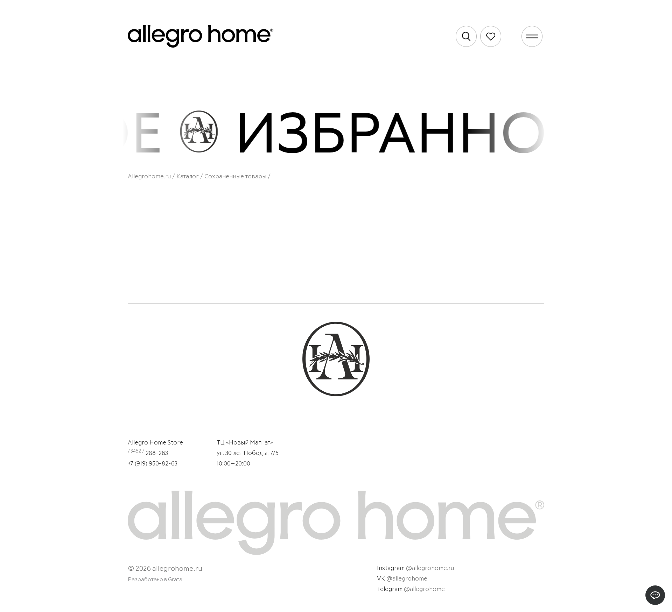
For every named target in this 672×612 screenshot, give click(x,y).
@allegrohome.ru (430, 568)
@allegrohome (406, 579)
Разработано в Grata (155, 579)
